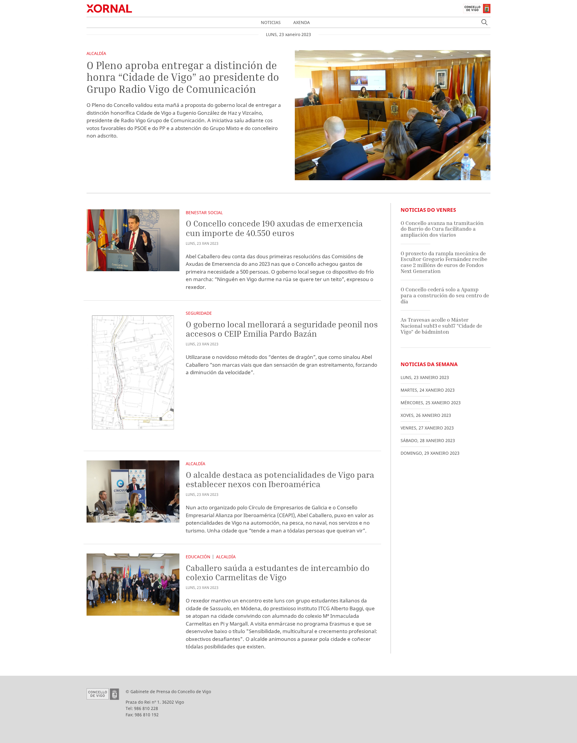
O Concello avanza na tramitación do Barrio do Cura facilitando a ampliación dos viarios (442, 229)
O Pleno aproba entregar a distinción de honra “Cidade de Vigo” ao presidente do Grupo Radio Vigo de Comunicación (183, 77)
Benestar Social (204, 212)
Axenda (301, 22)
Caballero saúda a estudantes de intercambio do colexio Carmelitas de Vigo (278, 572)
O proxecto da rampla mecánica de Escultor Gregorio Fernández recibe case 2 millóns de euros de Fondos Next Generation (444, 262)
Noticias (271, 22)
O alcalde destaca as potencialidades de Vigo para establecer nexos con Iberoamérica (280, 479)
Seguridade (199, 313)
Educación (198, 557)
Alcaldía (96, 53)
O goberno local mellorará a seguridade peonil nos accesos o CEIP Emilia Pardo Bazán (282, 329)
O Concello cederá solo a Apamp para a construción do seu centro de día (445, 295)
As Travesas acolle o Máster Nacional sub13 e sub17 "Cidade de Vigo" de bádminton (441, 326)
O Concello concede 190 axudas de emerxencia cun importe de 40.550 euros (274, 228)
